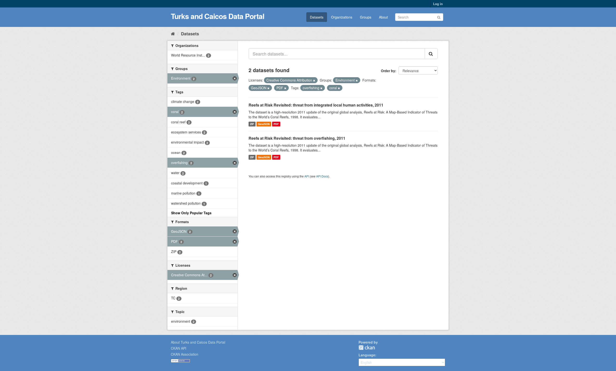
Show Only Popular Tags (191, 212)
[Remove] (314, 80)
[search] (431, 53)
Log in (438, 3)
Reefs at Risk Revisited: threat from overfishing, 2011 (297, 138)
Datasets (316, 17)
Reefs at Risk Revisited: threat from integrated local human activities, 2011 (316, 105)
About (383, 17)
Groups (365, 17)
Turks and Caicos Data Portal (217, 16)
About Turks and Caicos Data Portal (198, 342)
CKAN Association (184, 354)
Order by (388, 70)
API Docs (322, 176)
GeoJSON (264, 124)
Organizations (341, 17)
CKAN (367, 347)
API (306, 176)
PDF (276, 124)
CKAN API (178, 348)
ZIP (252, 124)
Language (367, 354)
